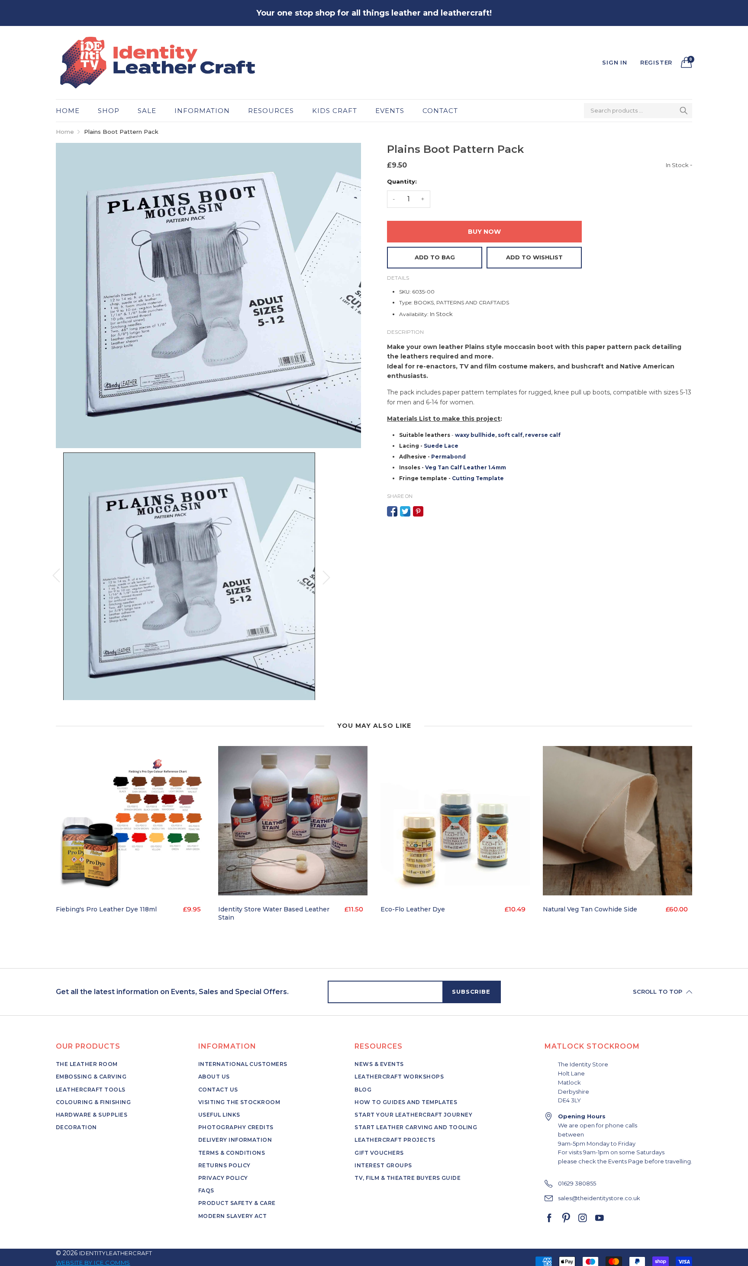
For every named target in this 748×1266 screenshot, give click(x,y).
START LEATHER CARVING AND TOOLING (416, 1127)
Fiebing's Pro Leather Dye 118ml (106, 909)
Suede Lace (441, 445)
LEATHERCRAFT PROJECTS (395, 1140)
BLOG (363, 1089)
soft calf (510, 435)
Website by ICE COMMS (93, 1262)
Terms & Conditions (231, 1153)
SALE (147, 111)
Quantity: (402, 181)
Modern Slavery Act (232, 1216)
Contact (440, 111)
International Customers (242, 1064)
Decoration (76, 1127)
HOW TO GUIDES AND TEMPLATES (406, 1102)
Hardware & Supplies (91, 1114)
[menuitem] (72, 110)
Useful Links (219, 1114)
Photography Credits (236, 1127)
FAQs (206, 1190)
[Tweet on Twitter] (405, 511)
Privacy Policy (223, 1178)
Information (202, 111)
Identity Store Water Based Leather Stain (273, 913)
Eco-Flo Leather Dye (412, 909)
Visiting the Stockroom (239, 1102)
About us (214, 1076)
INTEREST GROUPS (383, 1165)
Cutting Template (478, 478)
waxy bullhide (475, 435)
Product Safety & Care (237, 1203)
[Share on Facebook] (392, 511)
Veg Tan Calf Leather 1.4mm (465, 467)
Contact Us (218, 1089)
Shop (108, 111)
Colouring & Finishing (93, 1102)
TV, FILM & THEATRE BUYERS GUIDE (408, 1178)
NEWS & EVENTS (379, 1064)
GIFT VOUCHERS (379, 1153)
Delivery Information (235, 1140)
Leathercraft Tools (91, 1089)
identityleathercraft (115, 1253)
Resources (271, 111)
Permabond (448, 456)
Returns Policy (224, 1165)
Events (389, 111)
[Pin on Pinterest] (418, 511)
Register (656, 62)
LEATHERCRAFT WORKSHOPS (399, 1076)
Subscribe (471, 991)
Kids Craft (334, 111)
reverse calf (543, 435)
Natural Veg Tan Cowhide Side (590, 909)
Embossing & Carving (91, 1076)
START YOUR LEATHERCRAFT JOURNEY (413, 1114)
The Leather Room (87, 1064)
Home (68, 111)
